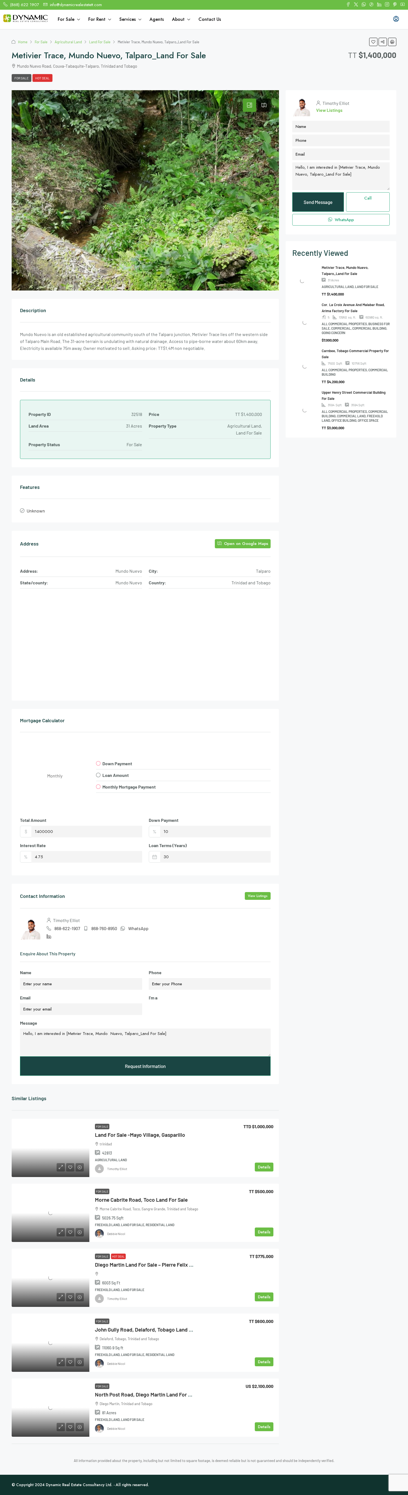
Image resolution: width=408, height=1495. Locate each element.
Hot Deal (42, 78)
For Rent (96, 19)
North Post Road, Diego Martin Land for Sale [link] (146, 1394)
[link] (50, 1148)
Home (22, 42)
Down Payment (163, 820)
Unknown (36, 510)
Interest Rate (33, 845)
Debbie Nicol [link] (116, 1234)
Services (127, 19)
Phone (155, 972)
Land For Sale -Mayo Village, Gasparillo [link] (140, 1135)
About (178, 19)
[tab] (249, 105)
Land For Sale (99, 42)
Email (25, 997)
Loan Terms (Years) (168, 845)
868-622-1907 (67, 928)
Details (264, 1167)
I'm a (153, 997)
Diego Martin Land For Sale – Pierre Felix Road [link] (148, 1264)
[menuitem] (396, 19)
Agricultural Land (68, 42)
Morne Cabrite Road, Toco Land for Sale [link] (141, 1199)
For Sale (66, 19)
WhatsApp (138, 928)
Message (28, 1023)
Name (25, 972)
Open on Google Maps (245, 544)
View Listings (258, 895)
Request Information (145, 1066)
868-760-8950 (104, 928)
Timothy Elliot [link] (117, 1169)
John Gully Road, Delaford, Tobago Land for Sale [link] (151, 1329)
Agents (157, 19)
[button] (373, 42)
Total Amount (33, 820)
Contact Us (209, 19)
